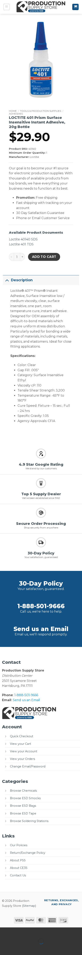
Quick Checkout (21, 736)
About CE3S (18, 868)
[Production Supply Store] (41, 7)
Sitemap (29, 906)
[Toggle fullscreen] (16, 931)
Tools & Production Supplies (40, 110)
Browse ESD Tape (23, 813)
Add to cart (44, 257)
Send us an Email (41, 629)
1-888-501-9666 (41, 606)
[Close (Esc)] (39, 931)
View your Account (23, 751)
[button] (6, 7)
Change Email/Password (27, 766)
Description (22, 280)
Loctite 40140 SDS (23, 239)
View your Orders (22, 759)
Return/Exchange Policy (27, 853)
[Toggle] (7, 280)
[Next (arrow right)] (16, 948)
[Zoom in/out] (4, 931)
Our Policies (18, 845)
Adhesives (16, 113)
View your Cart (20, 744)
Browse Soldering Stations (29, 821)
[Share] (27, 931)
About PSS (18, 860)
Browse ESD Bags (23, 806)
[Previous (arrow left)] (4, 948)
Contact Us (18, 875)
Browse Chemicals (23, 790)
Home (13, 110)
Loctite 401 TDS (21, 244)
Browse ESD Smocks (25, 798)
